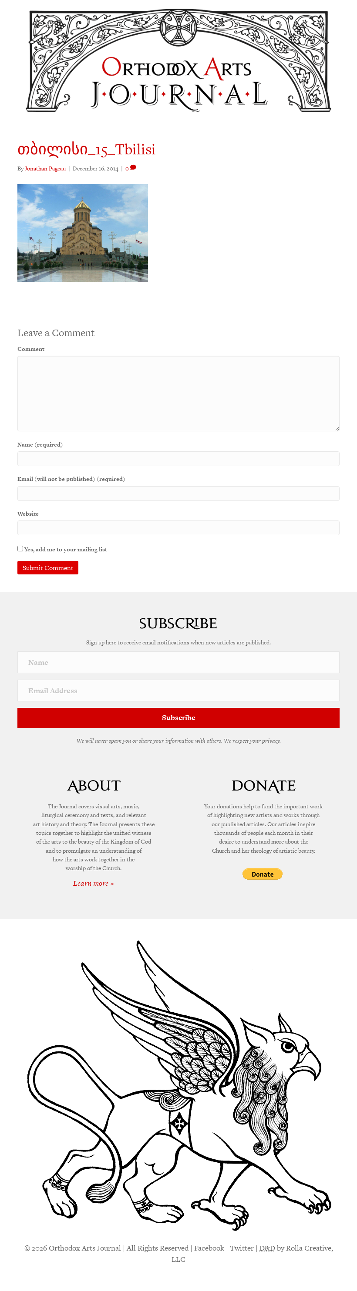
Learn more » (93, 883)
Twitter (242, 1248)
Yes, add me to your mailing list (65, 549)
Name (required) (40, 444)
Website (28, 514)
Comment (30, 349)
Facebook (209, 1248)
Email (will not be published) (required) (71, 479)
